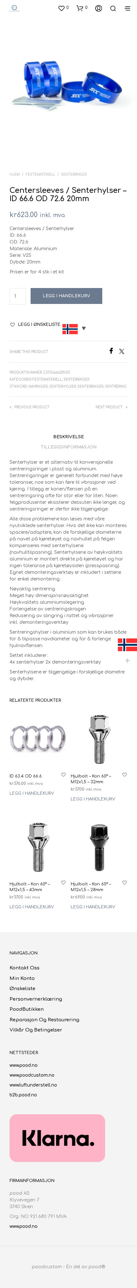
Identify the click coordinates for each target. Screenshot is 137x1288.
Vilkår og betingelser (36, 1030)
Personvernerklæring (36, 999)
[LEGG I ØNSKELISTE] (63, 774)
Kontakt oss (25, 968)
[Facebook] (113, 352)
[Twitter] (123, 352)
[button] (63, 8)
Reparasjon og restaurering (44, 1020)
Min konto (22, 978)
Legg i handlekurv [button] (32, 793)
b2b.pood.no (23, 1095)
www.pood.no (24, 1065)
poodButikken (27, 1009)
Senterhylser (62, 386)
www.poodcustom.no (32, 1075)
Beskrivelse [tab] (68, 437)
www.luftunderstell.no (33, 1085)
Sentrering (115, 386)
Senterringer (74, 174)
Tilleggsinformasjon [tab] (69, 447)
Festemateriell (40, 174)
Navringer (37, 386)
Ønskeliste (22, 988)
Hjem (15, 174)
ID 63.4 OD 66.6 (26, 776)
